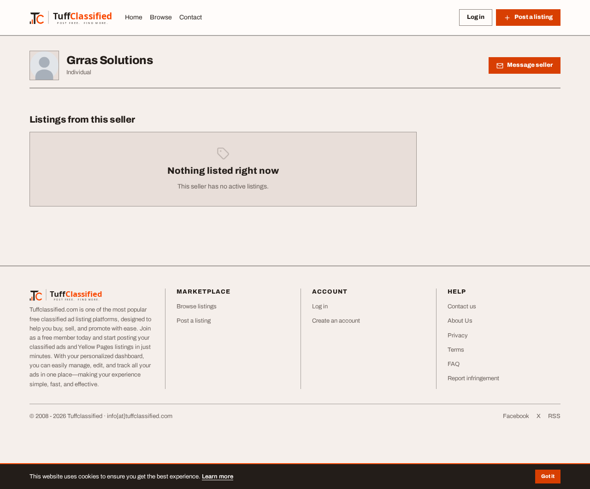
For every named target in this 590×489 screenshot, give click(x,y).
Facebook (516, 416)
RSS (554, 416)
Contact (190, 17)
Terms (456, 350)
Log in (475, 17)
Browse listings (197, 306)
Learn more (217, 476)
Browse (161, 17)
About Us (460, 321)
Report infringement (473, 378)
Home (133, 17)
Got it (548, 476)
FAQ (454, 364)
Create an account (336, 321)
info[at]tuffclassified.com (139, 416)
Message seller (530, 65)
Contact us (462, 306)
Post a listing (194, 321)
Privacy (458, 335)
